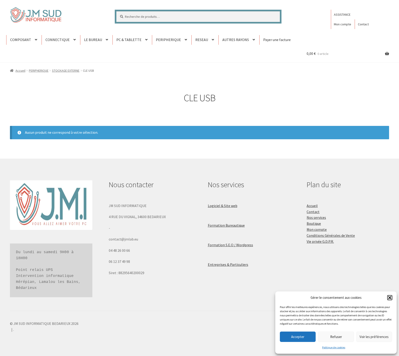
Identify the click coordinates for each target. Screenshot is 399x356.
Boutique (314, 223)
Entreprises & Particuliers (228, 264)
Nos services (316, 217)
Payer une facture (277, 39)
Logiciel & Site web (222, 205)
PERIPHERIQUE (168, 39)
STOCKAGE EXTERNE (65, 70)
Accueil (20, 70)
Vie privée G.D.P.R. (320, 241)
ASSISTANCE (342, 14)
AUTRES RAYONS (235, 39)
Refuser (336, 337)
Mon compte (342, 24)
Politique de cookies (333, 347)
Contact (363, 24)
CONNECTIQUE (57, 39)
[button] (389, 297)
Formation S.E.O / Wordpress (230, 245)
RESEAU (201, 39)
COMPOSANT (20, 39)
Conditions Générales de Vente (331, 235)
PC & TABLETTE (129, 39)
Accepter (297, 337)
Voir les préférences (374, 337)
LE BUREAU (93, 39)
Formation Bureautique (226, 225)
